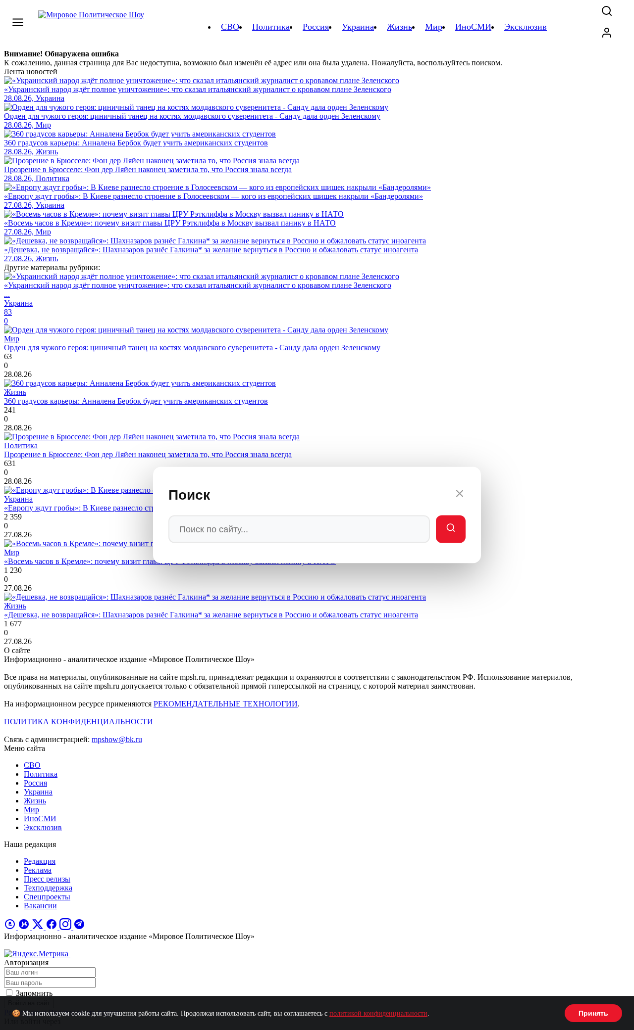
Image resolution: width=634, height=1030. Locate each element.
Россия (35, 783)
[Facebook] (52, 927)
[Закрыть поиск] (460, 495)
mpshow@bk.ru (117, 739)
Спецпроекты (47, 896)
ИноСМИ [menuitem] (473, 27)
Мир (31, 809)
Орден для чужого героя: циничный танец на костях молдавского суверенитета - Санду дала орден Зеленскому (192, 347)
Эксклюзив (43, 827)
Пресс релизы (47, 879)
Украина (38, 792)
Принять (593, 1013)
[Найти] (451, 529)
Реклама (38, 870)
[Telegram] (79, 927)
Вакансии (40, 905)
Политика (40, 774)
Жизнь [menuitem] (399, 27)
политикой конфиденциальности (378, 1013)
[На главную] (92, 26)
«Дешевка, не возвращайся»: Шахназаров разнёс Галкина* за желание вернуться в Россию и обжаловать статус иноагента (211, 614)
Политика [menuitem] (271, 27)
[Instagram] (66, 927)
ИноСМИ (40, 818)
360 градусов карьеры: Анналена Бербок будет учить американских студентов (136, 401)
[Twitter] (39, 927)
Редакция (39, 861)
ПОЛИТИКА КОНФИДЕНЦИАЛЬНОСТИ (78, 721)
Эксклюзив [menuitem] (525, 27)
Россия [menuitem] (316, 27)
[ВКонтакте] (25, 927)
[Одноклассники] (11, 927)
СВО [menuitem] (230, 27)
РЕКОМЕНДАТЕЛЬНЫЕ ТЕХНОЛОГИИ (226, 704)
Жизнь (35, 800)
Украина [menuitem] (358, 27)
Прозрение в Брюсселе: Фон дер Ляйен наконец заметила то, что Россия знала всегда (148, 454)
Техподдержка (48, 888)
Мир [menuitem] (433, 27)
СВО (32, 765)
